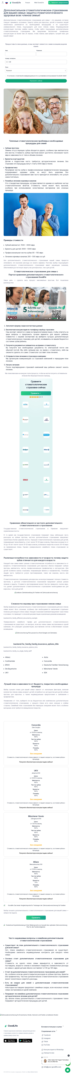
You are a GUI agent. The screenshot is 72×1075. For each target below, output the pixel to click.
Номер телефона (10, 58)
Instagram (46, 1038)
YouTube (46, 1045)
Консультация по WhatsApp (53, 1050)
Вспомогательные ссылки (51, 1027)
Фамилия (39, 50)
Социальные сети (48, 1031)
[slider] (27, 318)
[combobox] (8, 62)
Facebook (47, 1035)
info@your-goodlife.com (52, 1067)
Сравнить (36, 917)
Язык (6, 67)
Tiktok (45, 1041)
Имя (6, 50)
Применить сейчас (36, 81)
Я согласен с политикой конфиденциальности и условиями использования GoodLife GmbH (36, 76)
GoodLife (16, 3)
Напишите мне (48, 1053)
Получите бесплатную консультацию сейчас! (36, 762)
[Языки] (6, 3)
